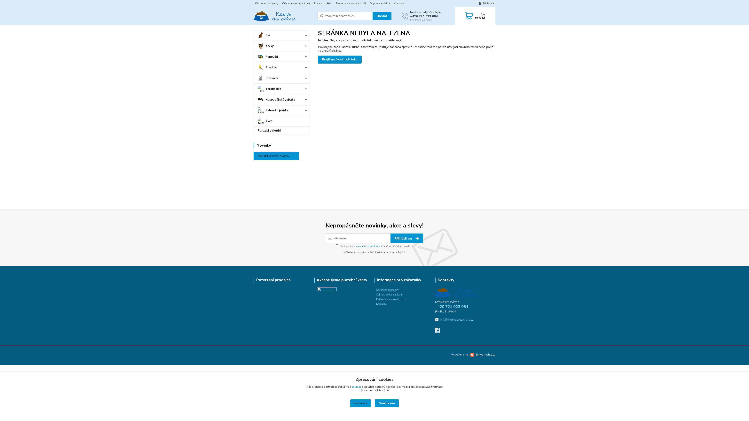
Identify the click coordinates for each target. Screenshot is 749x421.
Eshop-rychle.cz (485, 354)
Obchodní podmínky (266, 3)
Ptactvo (271, 67)
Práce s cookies (323, 3)
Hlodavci (271, 78)
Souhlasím (387, 403)
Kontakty (399, 3)
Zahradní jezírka (276, 110)
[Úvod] (284, 16)
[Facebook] (439, 331)
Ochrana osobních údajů (296, 3)
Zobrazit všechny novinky (273, 156)
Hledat (382, 16)
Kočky (269, 46)
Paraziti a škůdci (269, 131)
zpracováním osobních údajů (368, 246)
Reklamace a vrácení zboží (351, 3)
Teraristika (273, 89)
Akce (268, 121)
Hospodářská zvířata (280, 100)
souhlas (356, 387)
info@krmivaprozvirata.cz (456, 320)
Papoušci (271, 57)
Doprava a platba (380, 3)
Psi (267, 35)
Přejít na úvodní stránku (340, 59)
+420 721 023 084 (424, 16)
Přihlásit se (404, 238)
